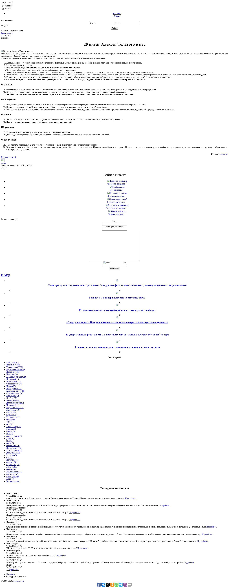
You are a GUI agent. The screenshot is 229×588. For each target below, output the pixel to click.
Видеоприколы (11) (15, 407)
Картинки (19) (12, 396)
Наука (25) (11, 386)
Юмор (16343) (12, 362)
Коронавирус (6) (13, 426)
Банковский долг (116, 214)
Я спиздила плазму (116, 196)
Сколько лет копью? (116, 202)
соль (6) (9, 434)
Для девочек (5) (13, 453)
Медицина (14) (13, 400)
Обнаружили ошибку (16, 576)
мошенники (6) (13, 445)
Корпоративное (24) (15, 391)
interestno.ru (18, 581)
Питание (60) (12, 374)
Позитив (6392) (13, 365)
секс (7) (9, 422)
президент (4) (12, 476)
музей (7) (10, 419)
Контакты (10, 574)
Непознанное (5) (13, 448)
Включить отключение (116, 208)
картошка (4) (12, 474)
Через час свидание (116, 184)
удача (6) (10, 438)
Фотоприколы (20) (14, 393)
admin (3, 163)
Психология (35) (13, 381)
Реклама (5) (11, 455)
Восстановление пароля (12, 31)
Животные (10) (13, 410)
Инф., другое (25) (14, 388)
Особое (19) (11, 398)
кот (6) (9, 424)
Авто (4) (10, 479)
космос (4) (11, 469)
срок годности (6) (14, 436)
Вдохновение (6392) (15, 369)
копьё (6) (10, 443)
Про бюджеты (116, 190)
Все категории (12, 481)
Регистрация (6, 33)
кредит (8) (11, 412)
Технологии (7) (13, 417)
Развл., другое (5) (14, 450)
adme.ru (224, 154)
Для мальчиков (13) (15, 403)
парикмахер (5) (13, 464)
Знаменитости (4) (14, 472)
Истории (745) (12, 372)
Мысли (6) (11, 429)
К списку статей (8, 157)
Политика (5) (12, 460)
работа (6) (10, 431)
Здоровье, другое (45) (16, 376)
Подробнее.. (130, 498)
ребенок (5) (11, 467)
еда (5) (9, 457)
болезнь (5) (11, 462)
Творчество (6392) (14, 367)
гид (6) (9, 441)
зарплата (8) (11, 415)
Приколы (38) (12, 379)
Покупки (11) (12, 405)
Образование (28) (14, 384)
